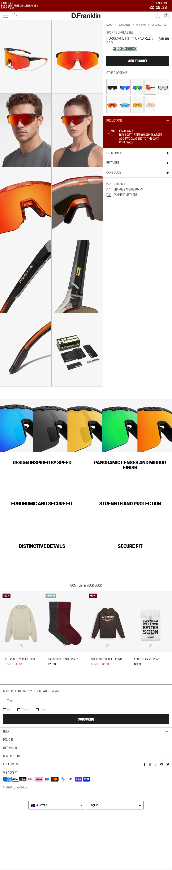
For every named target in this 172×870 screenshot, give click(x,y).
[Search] (13, 16)
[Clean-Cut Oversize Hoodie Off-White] (21, 621)
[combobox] (57, 805)
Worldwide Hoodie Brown (106, 659)
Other (43, 709)
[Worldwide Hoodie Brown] (107, 621)
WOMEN (109, 25)
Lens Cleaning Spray (146, 659)
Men (9, 709)
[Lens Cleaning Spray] (150, 621)
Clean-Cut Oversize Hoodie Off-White (27, 659)
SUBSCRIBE (86, 719)
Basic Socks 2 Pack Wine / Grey (66, 659)
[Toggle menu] (5, 15)
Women (25, 709)
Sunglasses (124, 25)
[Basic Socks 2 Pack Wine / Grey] (64, 621)
